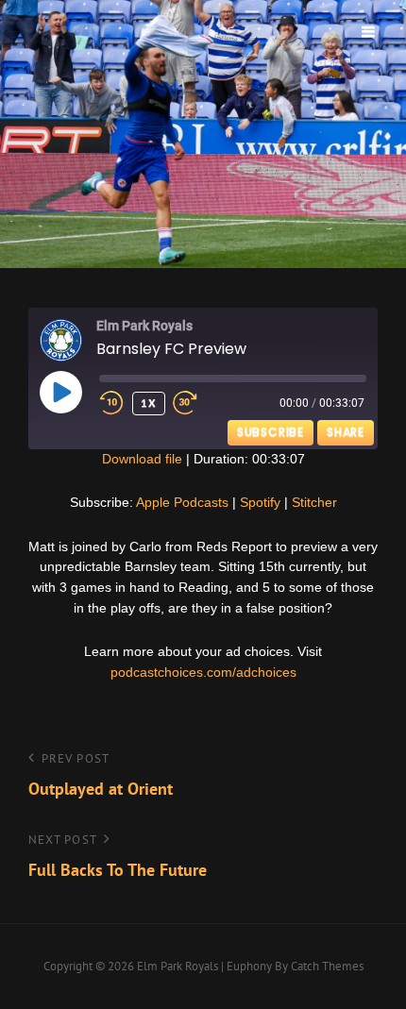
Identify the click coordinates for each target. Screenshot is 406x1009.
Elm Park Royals (177, 966)
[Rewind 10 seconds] (112, 403)
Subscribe (270, 432)
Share (345, 432)
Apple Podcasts (182, 502)
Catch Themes (327, 966)
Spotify (260, 502)
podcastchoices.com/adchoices (203, 672)
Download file (142, 458)
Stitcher (314, 502)
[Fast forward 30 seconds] (198, 403)
